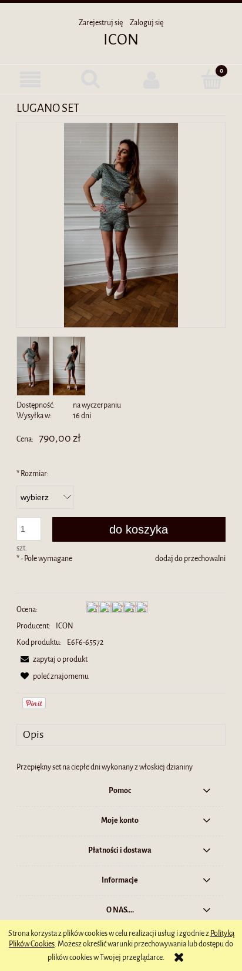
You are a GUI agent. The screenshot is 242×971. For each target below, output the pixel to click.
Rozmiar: (32, 473)
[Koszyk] (212, 79)
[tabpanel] (121, 767)
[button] (30, 80)
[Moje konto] (151, 79)
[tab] (121, 734)
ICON (121, 39)
